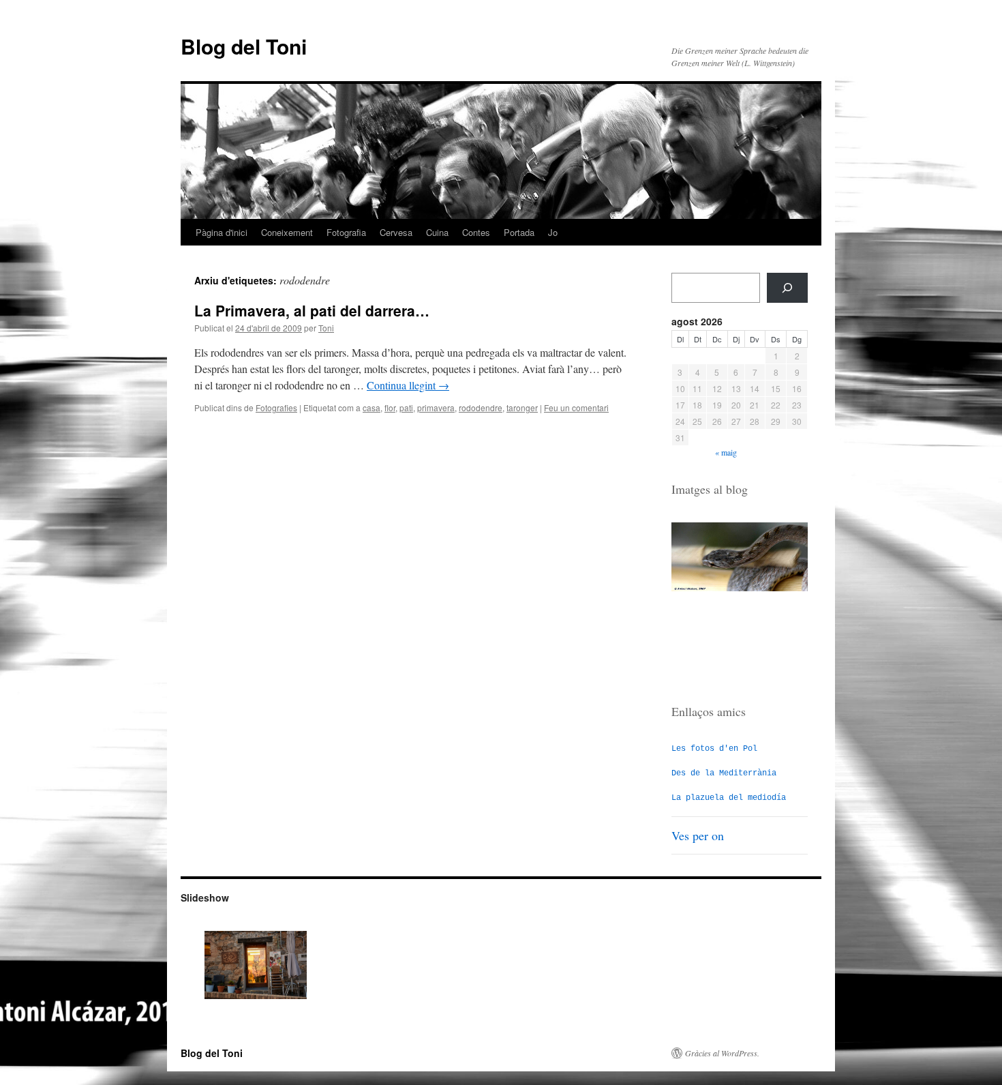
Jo (553, 232)
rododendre (480, 407)
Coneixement (287, 232)
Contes (476, 232)
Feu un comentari (576, 407)
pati (406, 407)
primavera (436, 407)
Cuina (437, 232)
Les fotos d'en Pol (714, 749)
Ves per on (697, 835)
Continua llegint (408, 385)
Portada (519, 232)
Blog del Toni (244, 46)
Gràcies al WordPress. (722, 1052)
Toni (326, 327)
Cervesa (396, 232)
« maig (726, 452)
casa (371, 407)
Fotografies (276, 407)
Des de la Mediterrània (723, 773)
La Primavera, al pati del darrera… (311, 310)
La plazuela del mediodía (728, 798)
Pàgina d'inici (221, 232)
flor (389, 407)
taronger (522, 407)
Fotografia (346, 232)
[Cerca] (787, 288)
